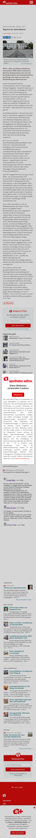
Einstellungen (28, 461)
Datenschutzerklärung (21, 458)
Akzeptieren (18, 395)
